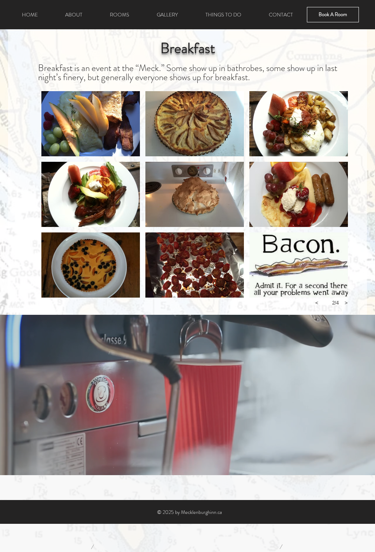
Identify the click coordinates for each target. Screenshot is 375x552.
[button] (90, 123)
